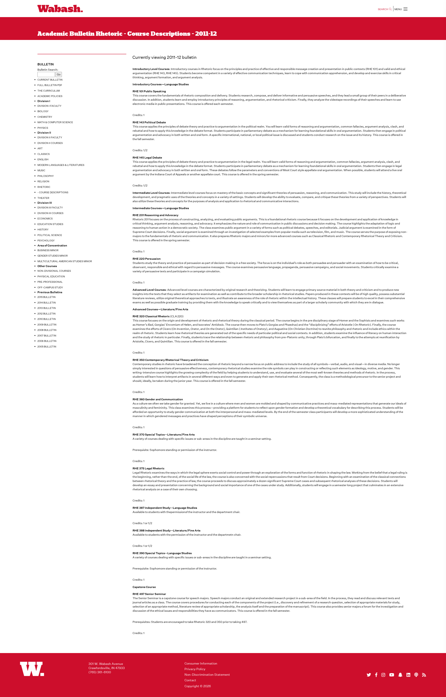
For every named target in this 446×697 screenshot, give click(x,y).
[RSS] (424, 674)
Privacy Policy (194, 669)
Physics (42, 127)
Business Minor (48, 250)
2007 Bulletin (46, 335)
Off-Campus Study (50, 287)
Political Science (49, 235)
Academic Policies (49, 96)
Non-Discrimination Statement (207, 674)
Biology (42, 111)
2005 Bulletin (46, 346)
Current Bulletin (50, 79)
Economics (45, 218)
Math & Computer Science (55, 122)
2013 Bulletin (46, 308)
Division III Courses (50, 213)
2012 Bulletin (46, 313)
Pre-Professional (50, 281)
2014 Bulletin (46, 302)
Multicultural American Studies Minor (64, 261)
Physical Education (51, 276)
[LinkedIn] (408, 674)
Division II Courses (50, 143)
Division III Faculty (50, 207)
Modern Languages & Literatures (60, 165)
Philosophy (45, 176)
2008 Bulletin (46, 330)
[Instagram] (383, 674)
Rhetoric (43, 187)
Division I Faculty (49, 105)
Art (40, 148)
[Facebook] (376, 674)
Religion (43, 181)
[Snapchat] (400, 674)
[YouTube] (391, 674)
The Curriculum (48, 90)
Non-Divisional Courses (54, 270)
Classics (43, 154)
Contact (190, 680)
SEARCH (383, 9)
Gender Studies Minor (52, 255)
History (42, 229)
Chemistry (44, 116)
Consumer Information (200, 663)
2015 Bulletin (46, 297)
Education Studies (50, 224)
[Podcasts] (416, 674)
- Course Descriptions (52, 192)
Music (41, 170)
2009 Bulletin (46, 324)
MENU (398, 9)
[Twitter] (369, 674)
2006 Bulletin (46, 341)
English (42, 159)
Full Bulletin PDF (49, 85)
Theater (43, 198)
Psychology (46, 240)
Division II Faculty (49, 137)
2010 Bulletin (46, 319)
